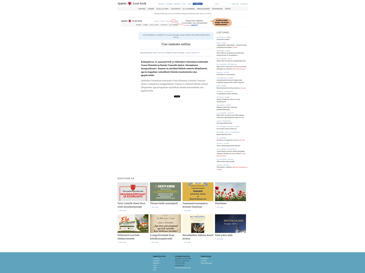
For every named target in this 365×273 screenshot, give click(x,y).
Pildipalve (220, 91)
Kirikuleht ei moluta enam (226, 74)
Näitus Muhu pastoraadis (226, 161)
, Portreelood (231, 64)
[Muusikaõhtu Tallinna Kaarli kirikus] (197, 232)
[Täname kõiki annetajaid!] (165, 200)
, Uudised (228, 37)
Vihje (189, 4)
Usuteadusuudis (222, 78)
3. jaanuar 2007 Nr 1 (192, 53)
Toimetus (161, 4)
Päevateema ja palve (223, 132)
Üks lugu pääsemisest (224, 123)
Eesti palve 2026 (223, 235)
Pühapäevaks (217, 9)
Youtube (203, 261)
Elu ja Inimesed (189, 9)
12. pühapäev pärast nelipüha (227, 94)
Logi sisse (235, 4)
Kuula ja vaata (162, 9)
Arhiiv (184, 4)
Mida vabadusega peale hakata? (228, 146)
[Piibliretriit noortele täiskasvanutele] (132, 232)
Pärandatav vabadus (224, 167)
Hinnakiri (169, 4)
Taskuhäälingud (206, 263)
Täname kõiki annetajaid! (164, 203)
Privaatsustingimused (183, 268)
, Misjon (229, 58)
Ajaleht (122, 3)
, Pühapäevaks (228, 91)
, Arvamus (226, 165)
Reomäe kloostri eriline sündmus (228, 88)
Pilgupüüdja (221, 37)
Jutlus (219, 121)
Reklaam (177, 4)
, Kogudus (230, 126)
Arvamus (142, 9)
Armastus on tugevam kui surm (228, 140)
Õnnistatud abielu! (223, 39)
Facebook (204, 258)
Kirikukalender (203, 9)
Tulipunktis (175, 9)
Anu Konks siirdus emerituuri (227, 129)
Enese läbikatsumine (224, 134)
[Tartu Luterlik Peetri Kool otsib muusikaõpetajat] (132, 200)
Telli (154, 270)
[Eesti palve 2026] (230, 232)
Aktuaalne (220, 97)
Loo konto (244, 4)
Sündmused (220, 51)
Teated (227, 9)
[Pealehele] (129, 5)
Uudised (151, 9)
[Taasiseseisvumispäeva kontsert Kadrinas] (197, 200)
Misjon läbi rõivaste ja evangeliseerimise (231, 61)
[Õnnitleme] (230, 200)
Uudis (219, 43)
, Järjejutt (230, 113)
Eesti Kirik (139, 3)
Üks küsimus (221, 105)
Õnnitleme (221, 203)
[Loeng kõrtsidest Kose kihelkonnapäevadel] (165, 232)
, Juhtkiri (226, 72)
